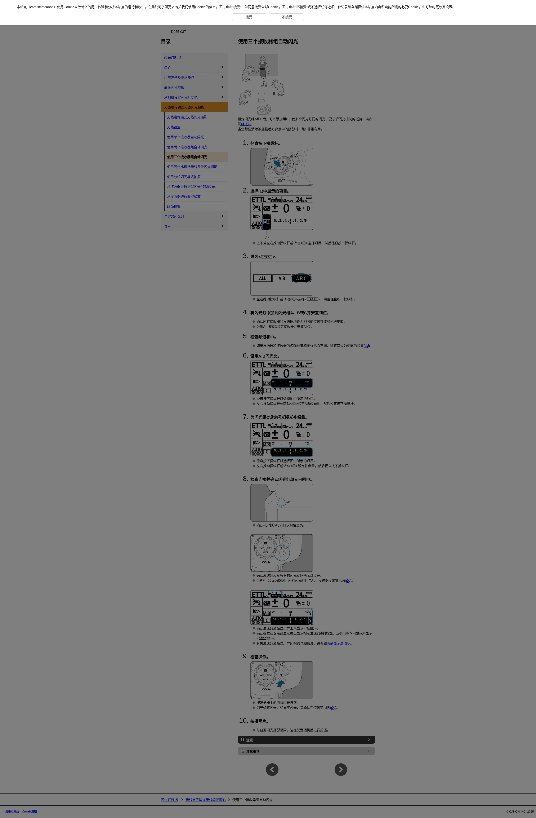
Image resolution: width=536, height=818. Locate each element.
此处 (154, 7)
